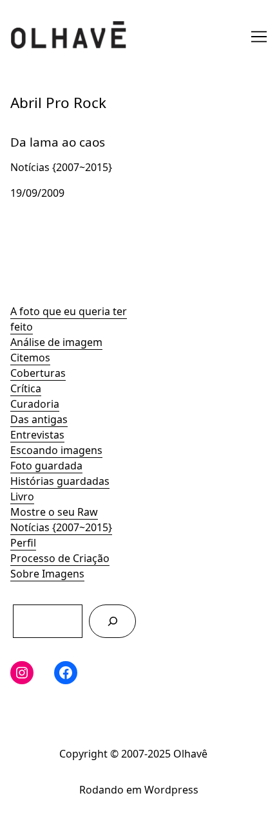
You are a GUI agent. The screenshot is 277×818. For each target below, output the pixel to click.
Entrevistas (37, 435)
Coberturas (38, 373)
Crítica (25, 388)
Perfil (23, 543)
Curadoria (34, 404)
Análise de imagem (56, 342)
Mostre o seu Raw (54, 512)
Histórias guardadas (60, 481)
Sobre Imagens (47, 574)
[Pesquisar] (112, 620)
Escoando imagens (56, 450)
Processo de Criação (60, 558)
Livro (22, 496)
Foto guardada (46, 466)
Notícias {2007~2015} (61, 527)
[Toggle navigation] (259, 36)
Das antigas (39, 419)
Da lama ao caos (50, 132)
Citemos (30, 357)
